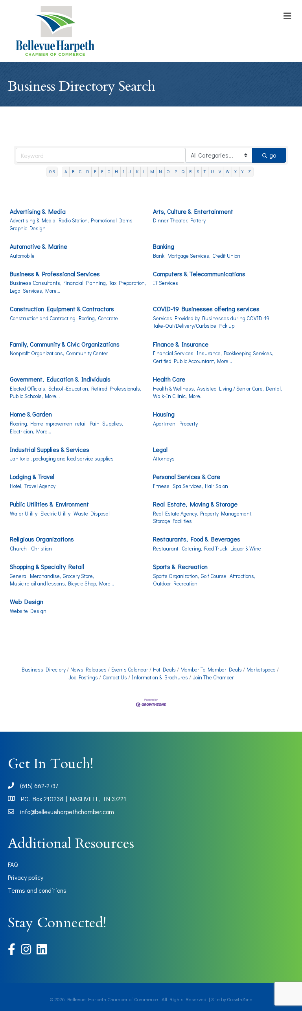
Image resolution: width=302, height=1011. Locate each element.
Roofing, (87, 318)
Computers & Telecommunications (199, 274)
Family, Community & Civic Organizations (65, 344)
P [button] (176, 171)
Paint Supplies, (106, 423)
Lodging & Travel (32, 476)
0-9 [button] (52, 171)
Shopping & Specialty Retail (47, 566)
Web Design (26, 601)
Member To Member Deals (211, 669)
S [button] (198, 171)
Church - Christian (31, 548)
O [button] (168, 171)
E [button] (95, 171)
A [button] (65, 171)
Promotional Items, (112, 220)
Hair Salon (216, 486)
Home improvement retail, (59, 423)
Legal (160, 449)
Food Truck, (216, 548)
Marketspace (261, 669)
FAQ (13, 864)
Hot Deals (164, 669)
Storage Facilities (172, 521)
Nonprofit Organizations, (37, 353)
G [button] (109, 171)
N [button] (160, 171)
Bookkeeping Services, (248, 353)
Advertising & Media (38, 211)
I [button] (123, 171)
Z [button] (249, 171)
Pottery (198, 220)
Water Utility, (24, 513)
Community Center (87, 353)
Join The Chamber (213, 677)
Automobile (22, 255)
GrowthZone (239, 999)
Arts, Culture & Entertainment (193, 211)
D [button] (87, 171)
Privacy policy (25, 877)
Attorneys (164, 458)
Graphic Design (28, 228)
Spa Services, (188, 486)
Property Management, (226, 513)
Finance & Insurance (180, 344)
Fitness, (162, 486)
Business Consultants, (35, 282)
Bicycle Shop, (82, 583)
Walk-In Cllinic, (170, 396)
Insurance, (209, 353)
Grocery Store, (78, 576)
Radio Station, (74, 220)
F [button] (102, 171)
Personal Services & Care (186, 476)
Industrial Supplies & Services (49, 449)
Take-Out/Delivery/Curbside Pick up (193, 325)
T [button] (205, 171)
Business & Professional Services (55, 274)
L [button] (144, 171)
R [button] (190, 171)
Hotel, (16, 486)
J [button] (130, 171)
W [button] (228, 171)
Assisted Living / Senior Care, (230, 388)
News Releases (88, 669)
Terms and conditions (37, 890)
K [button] (137, 171)
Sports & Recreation (180, 566)
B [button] (73, 171)
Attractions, (242, 576)
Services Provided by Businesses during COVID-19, (212, 318)
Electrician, (22, 431)
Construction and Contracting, (43, 318)
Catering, (192, 548)
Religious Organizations (42, 539)
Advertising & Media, (33, 220)
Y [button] (242, 171)
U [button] (212, 171)
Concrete (108, 318)
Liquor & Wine (245, 548)
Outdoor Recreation (175, 583)
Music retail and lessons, (38, 583)
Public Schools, (26, 396)
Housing (164, 414)
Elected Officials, (28, 388)
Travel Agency (39, 486)
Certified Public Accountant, (184, 361)
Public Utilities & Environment (49, 504)
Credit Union (226, 255)
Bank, (159, 255)
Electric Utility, (56, 513)
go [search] (272, 155)
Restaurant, (166, 548)
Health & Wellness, (174, 388)
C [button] (80, 171)
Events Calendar (129, 669)
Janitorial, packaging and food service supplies (62, 458)
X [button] (235, 171)
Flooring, (19, 423)
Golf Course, (214, 576)
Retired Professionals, (116, 388)
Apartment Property (175, 423)
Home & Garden (31, 414)
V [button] (220, 171)
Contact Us (115, 677)
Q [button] (183, 171)
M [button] (152, 171)
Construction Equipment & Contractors (62, 309)
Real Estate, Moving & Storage (195, 504)
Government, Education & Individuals (60, 379)
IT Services (165, 282)
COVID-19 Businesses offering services (206, 309)
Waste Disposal (92, 513)
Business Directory (44, 669)
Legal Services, (26, 290)
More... (52, 290)
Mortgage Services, (189, 255)
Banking (163, 246)
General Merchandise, (35, 576)
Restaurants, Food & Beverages (196, 539)
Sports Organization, (176, 576)
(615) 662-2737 (39, 786)
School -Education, (68, 388)
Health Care (169, 379)
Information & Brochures (160, 677)
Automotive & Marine (38, 246)
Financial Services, (174, 353)
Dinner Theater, (170, 220)
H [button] (116, 171)
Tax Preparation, (127, 282)
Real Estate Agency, (175, 513)
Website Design (28, 611)
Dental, (274, 388)
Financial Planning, (85, 282)
